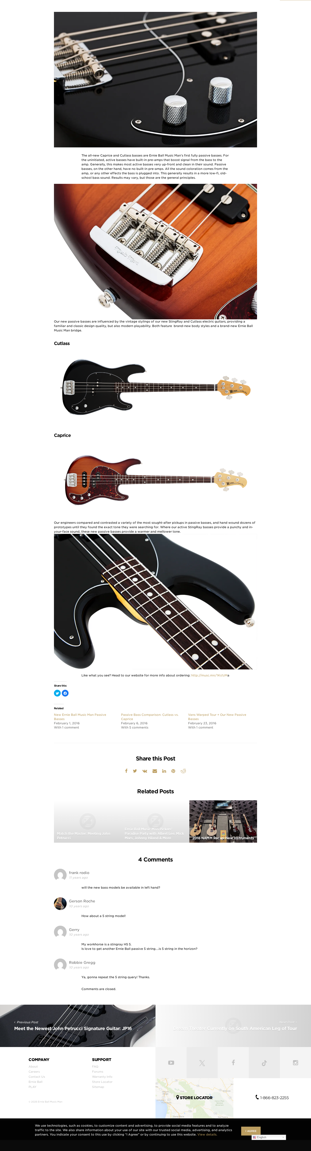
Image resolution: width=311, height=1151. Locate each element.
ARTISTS (244, 10)
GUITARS (205, 10)
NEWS (282, 10)
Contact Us (37, 1076)
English (261, 1137)
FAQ (95, 1066)
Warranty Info (102, 1076)
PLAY (32, 1087)
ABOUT (264, 10)
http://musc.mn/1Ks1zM (209, 675)
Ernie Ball (36, 1081)
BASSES (225, 10)
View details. (207, 1134)
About (33, 1066)
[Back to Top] (305, 1147)
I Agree (250, 1131)
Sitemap (98, 1087)
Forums (97, 1071)
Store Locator (102, 1081)
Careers (34, 1071)
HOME (186, 10)
